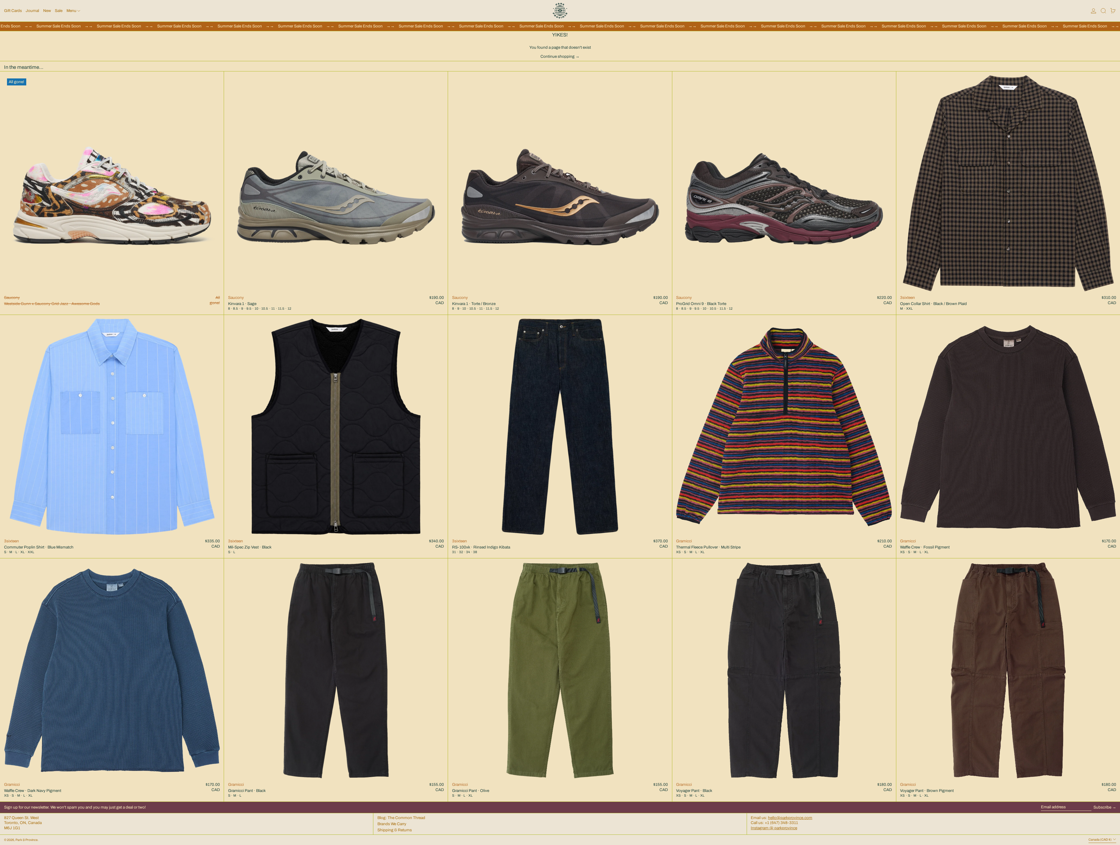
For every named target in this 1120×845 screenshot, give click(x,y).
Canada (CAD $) (1100, 839)
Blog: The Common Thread (401, 818)
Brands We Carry (391, 824)
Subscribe (1102, 807)
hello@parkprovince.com (790, 818)
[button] (1103, 11)
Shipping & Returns (394, 830)
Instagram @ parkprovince (774, 828)
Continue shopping (557, 56)
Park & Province (26, 840)
